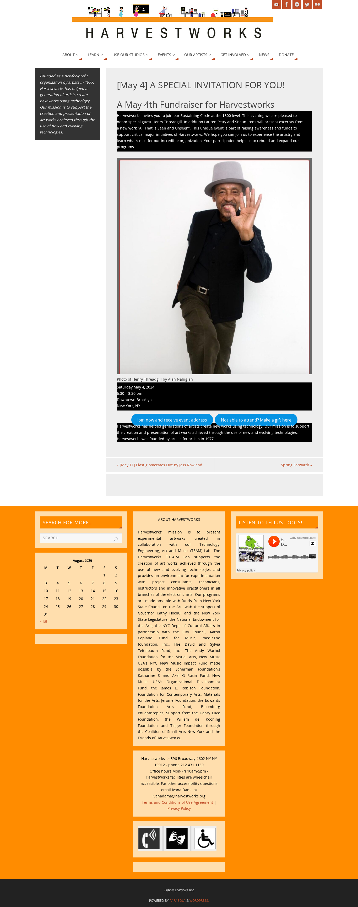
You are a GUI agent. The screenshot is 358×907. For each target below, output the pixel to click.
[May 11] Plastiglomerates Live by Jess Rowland (159, 464)
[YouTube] (276, 4)
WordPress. (199, 900)
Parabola (178, 900)
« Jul (43, 621)
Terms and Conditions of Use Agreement (177, 802)
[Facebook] (286, 4)
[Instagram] (296, 4)
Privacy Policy (179, 808)
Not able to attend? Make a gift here (256, 420)
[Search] (115, 539)
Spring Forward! (296, 464)
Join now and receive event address (172, 420)
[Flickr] (317, 4)
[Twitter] (307, 4)
